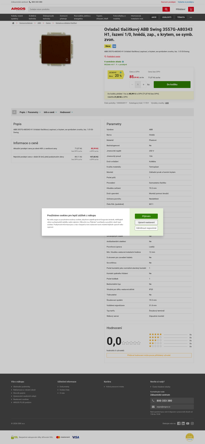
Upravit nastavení (146, 222)
